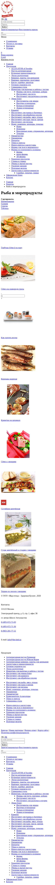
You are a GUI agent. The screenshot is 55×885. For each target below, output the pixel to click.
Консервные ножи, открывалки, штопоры (34, 131)
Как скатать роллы (9, 338)
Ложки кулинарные (25, 108)
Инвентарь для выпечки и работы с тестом (30, 89)
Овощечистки (17, 136)
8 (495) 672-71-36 (8, 626)
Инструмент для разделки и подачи (31, 96)
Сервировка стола (19, 87)
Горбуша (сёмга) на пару (11, 248)
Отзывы (9, 48)
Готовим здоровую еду (21, 85)
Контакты (10, 46)
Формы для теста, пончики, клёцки (31, 92)
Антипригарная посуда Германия (20, 657)
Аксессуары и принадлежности (25, 170)
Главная (9, 64)
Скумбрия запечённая (10, 509)
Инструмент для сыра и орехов (19, 685)
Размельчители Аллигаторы (18, 696)
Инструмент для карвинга (17, 676)
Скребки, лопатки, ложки (27, 173)
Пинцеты (15, 140)
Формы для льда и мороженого (24, 147)
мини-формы (22, 154)
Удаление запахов (19, 166)
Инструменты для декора (27, 101)
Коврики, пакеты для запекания (25, 78)
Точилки (20, 133)
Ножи (18, 126)
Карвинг (15, 110)
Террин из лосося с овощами (13, 591)
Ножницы (20, 129)
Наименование (7, 201)
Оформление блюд (14, 175)
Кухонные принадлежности (23, 73)
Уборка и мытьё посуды (21, 163)
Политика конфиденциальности (15, 733)
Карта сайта (43, 730)
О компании (11, 41)
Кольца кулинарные (25, 106)
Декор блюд (16, 99)
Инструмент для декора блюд (19, 673)
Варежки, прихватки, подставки (25, 80)
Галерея (4, 204)
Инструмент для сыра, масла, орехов (27, 119)
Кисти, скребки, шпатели (22, 82)
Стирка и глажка (18, 161)
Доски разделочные (19, 75)
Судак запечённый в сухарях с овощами (18, 550)
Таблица (4, 208)
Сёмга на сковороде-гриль (12, 289)
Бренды (4, 730)
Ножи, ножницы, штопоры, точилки (27, 124)
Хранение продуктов (20, 159)
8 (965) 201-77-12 (8, 631)
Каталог (9, 177)
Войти (4, 27)
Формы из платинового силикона (26, 150)
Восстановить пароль (28, 29)
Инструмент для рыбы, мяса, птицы (27, 117)
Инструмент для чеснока (22, 122)
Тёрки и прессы (18, 143)
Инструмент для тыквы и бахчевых (26, 112)
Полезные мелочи (19, 168)
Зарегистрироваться (9, 29)
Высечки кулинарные (25, 103)
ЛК (5, 19)
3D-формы (21, 157)
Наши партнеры (16, 730)
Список (4, 206)
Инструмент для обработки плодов (26, 115)
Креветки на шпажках (10, 420)
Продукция (11, 66)
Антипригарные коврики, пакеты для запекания (27, 662)
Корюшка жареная (9, 379)
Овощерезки (16, 138)
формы (19, 152)
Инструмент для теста (26, 94)
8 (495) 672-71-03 (8, 622)
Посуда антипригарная (21, 71)
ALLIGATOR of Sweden (21, 68)
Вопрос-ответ (30, 730)
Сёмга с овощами (8, 462)
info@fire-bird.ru (14, 640)
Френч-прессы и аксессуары (23, 145)
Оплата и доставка (14, 43)
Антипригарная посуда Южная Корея (22, 659)
